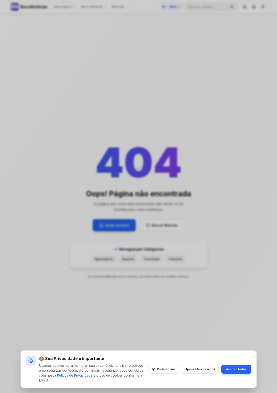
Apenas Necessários (200, 369)
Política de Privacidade (74, 375)
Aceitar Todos (236, 369)
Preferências (166, 369)
